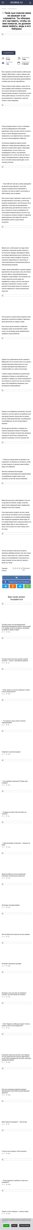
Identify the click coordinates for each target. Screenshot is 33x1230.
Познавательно (9, 53)
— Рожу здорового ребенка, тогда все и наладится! (15, 1181)
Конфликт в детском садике (11, 752)
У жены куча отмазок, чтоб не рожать (14, 1151)
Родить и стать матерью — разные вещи (15, 1211)
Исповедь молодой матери (11, 905)
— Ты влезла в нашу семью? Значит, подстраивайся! (14, 721)
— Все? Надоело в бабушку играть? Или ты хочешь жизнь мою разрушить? (16, 1024)
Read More (4, 1222)
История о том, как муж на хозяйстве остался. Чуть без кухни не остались (14, 993)
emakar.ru (16, 2)
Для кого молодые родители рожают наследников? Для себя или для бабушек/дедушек (16, 1090)
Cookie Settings (24, 1225)
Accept (6, 1225)
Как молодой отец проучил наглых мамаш (16, 934)
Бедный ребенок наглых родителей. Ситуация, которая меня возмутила (14, 875)
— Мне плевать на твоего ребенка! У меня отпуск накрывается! (16, 690)
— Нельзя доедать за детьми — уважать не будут (16, 844)
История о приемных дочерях (11, 963)
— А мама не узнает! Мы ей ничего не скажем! (14, 813)
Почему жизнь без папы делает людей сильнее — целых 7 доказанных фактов (15, 659)
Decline (14, 1225)
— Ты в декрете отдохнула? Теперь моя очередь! (15, 782)
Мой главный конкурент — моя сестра (14, 1122)
